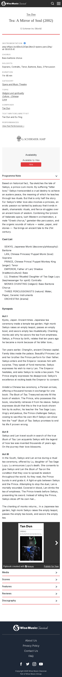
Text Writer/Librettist (15, 113)
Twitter (28, 664)
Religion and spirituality (13, 93)
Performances (10, 122)
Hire (31, 164)
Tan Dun (31, 14)
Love (4, 99)
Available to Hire (31, 160)
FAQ (31, 656)
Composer (8, 105)
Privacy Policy (31, 645)
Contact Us (31, 650)
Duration (7, 72)
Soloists (7, 63)
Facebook (21, 664)
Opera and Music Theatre (14, 84)
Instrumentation (12, 43)
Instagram (34, 664)
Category (7, 81)
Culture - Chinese (10, 96)
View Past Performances (12, 126)
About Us (31, 640)
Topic (5, 90)
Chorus (6, 54)
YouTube (41, 664)
